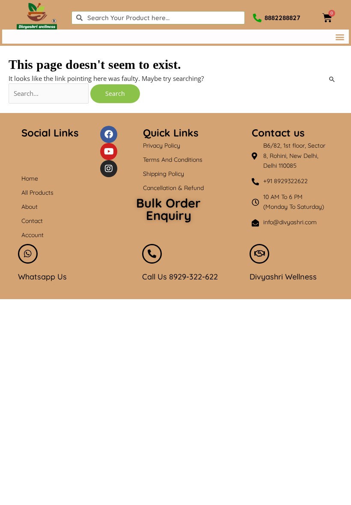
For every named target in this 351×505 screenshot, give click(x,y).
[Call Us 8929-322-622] (152, 254)
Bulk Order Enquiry (168, 209)
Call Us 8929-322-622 (180, 277)
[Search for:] (49, 93)
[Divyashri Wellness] (259, 254)
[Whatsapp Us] (28, 254)
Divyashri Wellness (283, 277)
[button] (340, 37)
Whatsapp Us (42, 277)
